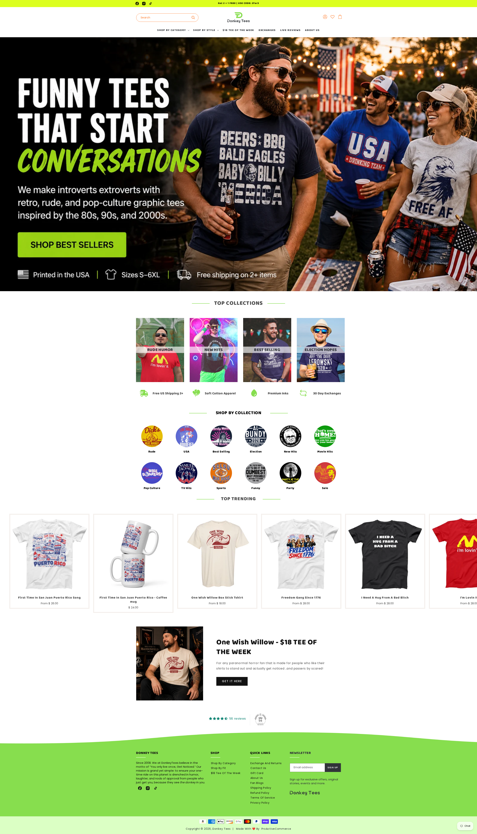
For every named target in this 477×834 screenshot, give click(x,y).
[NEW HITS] (214, 381)
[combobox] (167, 17)
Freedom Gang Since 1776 (301, 598)
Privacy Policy (259, 803)
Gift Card (256, 773)
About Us (256, 778)
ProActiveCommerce (276, 829)
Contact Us (258, 768)
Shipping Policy (260, 788)
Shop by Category (223, 763)
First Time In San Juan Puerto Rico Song (49, 598)
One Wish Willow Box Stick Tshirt (217, 598)
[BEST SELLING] (267, 381)
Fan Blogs (256, 783)
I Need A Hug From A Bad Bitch (385, 598)
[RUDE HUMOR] (160, 381)
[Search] (194, 17)
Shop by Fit (218, 768)
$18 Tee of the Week (226, 773)
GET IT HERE (232, 681)
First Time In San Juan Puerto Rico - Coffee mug (133, 600)
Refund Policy (259, 793)
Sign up (333, 767)
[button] (173, 30)
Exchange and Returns (266, 763)
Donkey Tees (221, 829)
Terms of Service (262, 798)
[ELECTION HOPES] (321, 381)
